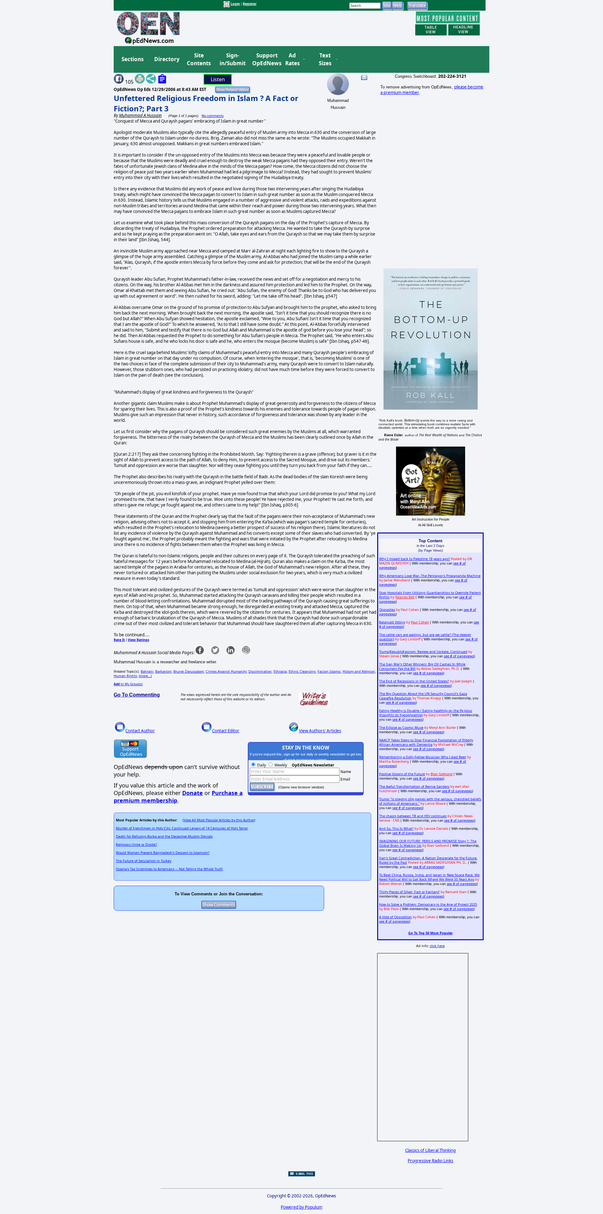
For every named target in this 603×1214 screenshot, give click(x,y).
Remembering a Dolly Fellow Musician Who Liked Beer (422, 757)
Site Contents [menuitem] (199, 59)
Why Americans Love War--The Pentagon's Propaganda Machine (430, 576)
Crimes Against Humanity (226, 671)
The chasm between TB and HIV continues (413, 816)
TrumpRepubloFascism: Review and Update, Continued (423, 651)
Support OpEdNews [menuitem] (264, 59)
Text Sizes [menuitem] (325, 59)
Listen (218, 79)
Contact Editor (225, 731)
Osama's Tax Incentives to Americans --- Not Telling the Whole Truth (169, 869)
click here (437, 946)
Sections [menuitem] (133, 59)
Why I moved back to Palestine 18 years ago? (414, 559)
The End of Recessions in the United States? (414, 681)
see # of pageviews (459, 656)
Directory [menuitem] (166, 59)
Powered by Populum (301, 1207)
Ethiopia (280, 671)
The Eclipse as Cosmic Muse (401, 727)
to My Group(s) (128, 684)
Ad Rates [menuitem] (292, 59)
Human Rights (125, 676)
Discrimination (260, 671)
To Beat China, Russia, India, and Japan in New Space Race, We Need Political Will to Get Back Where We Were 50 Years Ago (429, 877)
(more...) (145, 676)
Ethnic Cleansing (302, 671)
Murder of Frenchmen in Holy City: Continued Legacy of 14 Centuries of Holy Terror (182, 828)
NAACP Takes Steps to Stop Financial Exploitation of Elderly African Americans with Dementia (426, 742)
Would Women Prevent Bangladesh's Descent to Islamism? (162, 853)
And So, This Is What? (396, 828)
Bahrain (147, 671)
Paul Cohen (420, 622)
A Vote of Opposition (395, 917)
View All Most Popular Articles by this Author (219, 820)
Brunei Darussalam (188, 671)
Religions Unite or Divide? (136, 844)
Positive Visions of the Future (402, 774)
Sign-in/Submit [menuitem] (232, 59)
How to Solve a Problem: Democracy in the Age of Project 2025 (428, 904)
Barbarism (163, 671)
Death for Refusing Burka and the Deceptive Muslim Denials (164, 836)
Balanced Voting (392, 622)
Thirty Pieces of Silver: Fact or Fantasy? (409, 892)
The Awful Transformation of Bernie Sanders (414, 786)
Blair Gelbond (442, 774)
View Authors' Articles (320, 731)
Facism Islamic (329, 671)
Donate (192, 793)
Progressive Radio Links (430, 1161)
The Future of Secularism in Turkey (143, 861)
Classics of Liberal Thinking (430, 1150)
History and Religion (359, 671)
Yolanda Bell (405, 597)
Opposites (387, 609)
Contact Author (140, 731)
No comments (213, 116)
